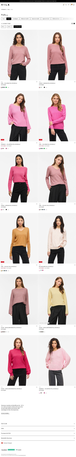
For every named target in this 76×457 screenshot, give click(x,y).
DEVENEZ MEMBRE (5, 413)
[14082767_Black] (44, 87)
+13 (46, 87)
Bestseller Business (6, 438)
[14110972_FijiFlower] (1, 148)
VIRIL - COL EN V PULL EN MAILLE (46, 205)
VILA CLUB (4, 423)
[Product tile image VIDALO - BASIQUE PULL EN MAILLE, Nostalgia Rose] (57, 55)
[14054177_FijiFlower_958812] (39, 148)
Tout (3, 18)
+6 (44, 331)
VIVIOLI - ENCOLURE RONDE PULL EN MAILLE (11, 388)
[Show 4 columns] (72, 23)
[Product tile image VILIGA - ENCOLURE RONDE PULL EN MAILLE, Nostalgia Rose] (19, 299)
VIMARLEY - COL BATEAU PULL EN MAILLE (10, 144)
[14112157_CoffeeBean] (41, 332)
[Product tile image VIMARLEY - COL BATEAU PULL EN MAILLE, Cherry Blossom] (57, 360)
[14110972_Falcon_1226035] (3, 148)
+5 (7, 148)
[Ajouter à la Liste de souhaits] (37, 82)
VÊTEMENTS (3, 9)
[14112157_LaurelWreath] (39, 332)
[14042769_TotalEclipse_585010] (44, 210)
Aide (2, 428)
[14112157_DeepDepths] (43, 332)
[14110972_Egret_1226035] (4, 148)
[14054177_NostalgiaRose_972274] (1, 87)
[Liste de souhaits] (68, 5)
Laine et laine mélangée (68, 18)
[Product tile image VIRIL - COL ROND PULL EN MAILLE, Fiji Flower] (57, 116)
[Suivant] (1, 56)
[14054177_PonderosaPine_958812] (3, 87)
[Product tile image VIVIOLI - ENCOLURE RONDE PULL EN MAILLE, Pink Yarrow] (19, 360)
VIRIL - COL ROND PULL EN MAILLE (9, 83)
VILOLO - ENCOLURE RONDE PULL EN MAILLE (49, 327)
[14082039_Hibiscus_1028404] (43, 270)
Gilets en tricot (55, 18)
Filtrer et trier (6, 23)
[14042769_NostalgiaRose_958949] (39, 210)
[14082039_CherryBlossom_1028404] (39, 270)
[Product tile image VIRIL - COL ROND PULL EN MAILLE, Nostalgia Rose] (19, 55)
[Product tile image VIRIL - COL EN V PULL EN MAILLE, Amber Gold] (19, 238)
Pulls (8, 9)
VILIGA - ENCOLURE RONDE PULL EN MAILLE (11, 327)
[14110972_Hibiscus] (6, 148)
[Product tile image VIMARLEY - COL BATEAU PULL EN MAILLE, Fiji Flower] (19, 116)
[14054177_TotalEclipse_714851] (4, 87)
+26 (8, 87)
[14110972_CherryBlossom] (39, 393)
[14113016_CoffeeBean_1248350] (3, 332)
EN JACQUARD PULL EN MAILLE (46, 266)
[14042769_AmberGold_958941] (1, 271)
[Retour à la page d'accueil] (5, 4)
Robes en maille (25, 18)
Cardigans (15, 18)
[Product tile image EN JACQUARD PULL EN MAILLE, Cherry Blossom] (57, 238)
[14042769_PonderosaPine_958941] (43, 210)
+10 (8, 331)
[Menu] (73, 5)
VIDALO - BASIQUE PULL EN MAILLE (47, 83)
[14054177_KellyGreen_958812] (6, 87)
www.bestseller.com (22, 455)
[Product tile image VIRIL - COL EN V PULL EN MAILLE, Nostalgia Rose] (57, 177)
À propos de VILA (6, 433)
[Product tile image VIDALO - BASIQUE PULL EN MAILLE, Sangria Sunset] (19, 177)
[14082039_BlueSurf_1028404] (41, 270)
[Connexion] (63, 5)
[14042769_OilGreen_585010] (41, 210)
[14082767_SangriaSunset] (1, 210)
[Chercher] (66, 5)
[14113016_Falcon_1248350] (4, 332)
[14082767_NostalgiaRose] (39, 87)
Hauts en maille (35, 18)
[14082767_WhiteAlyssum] (43, 87)
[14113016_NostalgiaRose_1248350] (1, 332)
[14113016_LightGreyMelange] (6, 332)
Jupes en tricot (45, 18)
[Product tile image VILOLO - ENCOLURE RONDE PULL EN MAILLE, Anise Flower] (57, 299)
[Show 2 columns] (74, 23)
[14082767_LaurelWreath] (41, 87)
